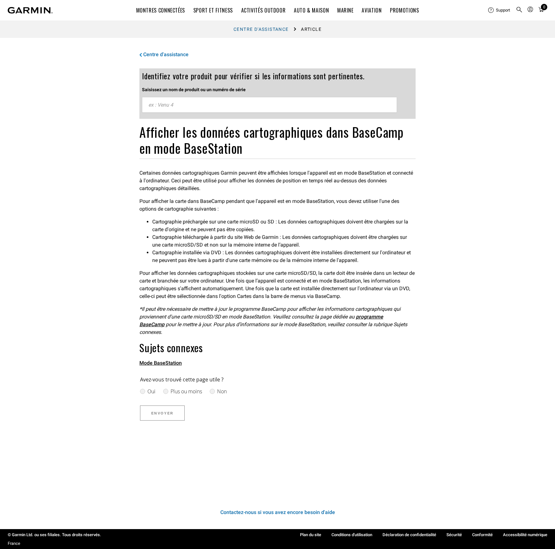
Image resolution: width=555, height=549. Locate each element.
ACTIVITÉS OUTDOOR (263, 10)
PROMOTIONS (404, 10)
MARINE (345, 10)
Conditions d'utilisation (351, 534)
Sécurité (454, 534)
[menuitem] (499, 10)
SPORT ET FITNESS (213, 10)
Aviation (372, 10)
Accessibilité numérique (525, 534)
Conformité (482, 534)
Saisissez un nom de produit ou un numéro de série (194, 89)
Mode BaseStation (160, 363)
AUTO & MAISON (311, 10)
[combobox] (269, 105)
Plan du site (310, 534)
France (14, 543)
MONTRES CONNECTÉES (160, 10)
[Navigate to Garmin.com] (30, 10)
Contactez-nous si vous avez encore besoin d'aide (277, 512)
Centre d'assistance (261, 29)
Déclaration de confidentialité (409, 534)
